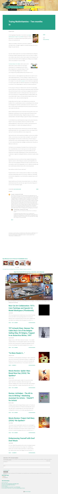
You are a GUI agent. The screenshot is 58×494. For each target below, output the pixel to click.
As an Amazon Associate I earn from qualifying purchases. (13, 488)
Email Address (5, 461)
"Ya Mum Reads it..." (17, 353)
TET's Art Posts (21, 9)
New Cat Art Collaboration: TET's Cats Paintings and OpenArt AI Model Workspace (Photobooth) (21, 308)
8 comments (14, 365)
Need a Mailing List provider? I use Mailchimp (11, 486)
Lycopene (23, 80)
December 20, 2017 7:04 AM (24, 209)
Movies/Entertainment (36, 9)
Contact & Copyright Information (8, 484)
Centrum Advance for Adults (14, 63)
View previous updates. (6, 470)
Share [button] (44, 34)
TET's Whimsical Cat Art (12, 9)
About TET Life (5, 482)
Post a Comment (15, 322)
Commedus (12, 194)
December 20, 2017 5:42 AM (19, 194)
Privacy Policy (5, 485)
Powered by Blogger (28, 491)
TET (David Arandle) (16, 209)
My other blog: (10, 483)
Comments (5, 477)
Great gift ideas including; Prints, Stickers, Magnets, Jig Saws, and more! (17, 269)
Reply (12, 219)
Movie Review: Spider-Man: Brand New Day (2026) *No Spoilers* (20, 373)
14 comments (14, 452)
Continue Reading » (32, 322)
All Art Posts (28, 9)
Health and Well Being (46, 39)
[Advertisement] (23, 13)
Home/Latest (4, 9)
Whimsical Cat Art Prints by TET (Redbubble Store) (16, 258)
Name (4, 465)
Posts (4, 476)
